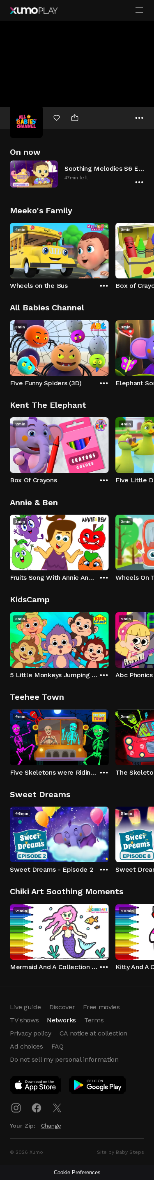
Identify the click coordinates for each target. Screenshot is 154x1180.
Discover (62, 1007)
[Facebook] (36, 1108)
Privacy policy (30, 1033)
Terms (93, 1020)
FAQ (57, 1046)
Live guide (25, 1007)
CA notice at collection (94, 1033)
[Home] (33, 10)
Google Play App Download (98, 1086)
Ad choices (26, 1046)
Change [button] (51, 1125)
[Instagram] (16, 1108)
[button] (77, 173)
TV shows (24, 1020)
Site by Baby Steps (120, 1152)
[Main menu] (139, 10)
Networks (61, 1020)
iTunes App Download (36, 1086)
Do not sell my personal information (64, 1059)
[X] (57, 1108)
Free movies (101, 1007)
